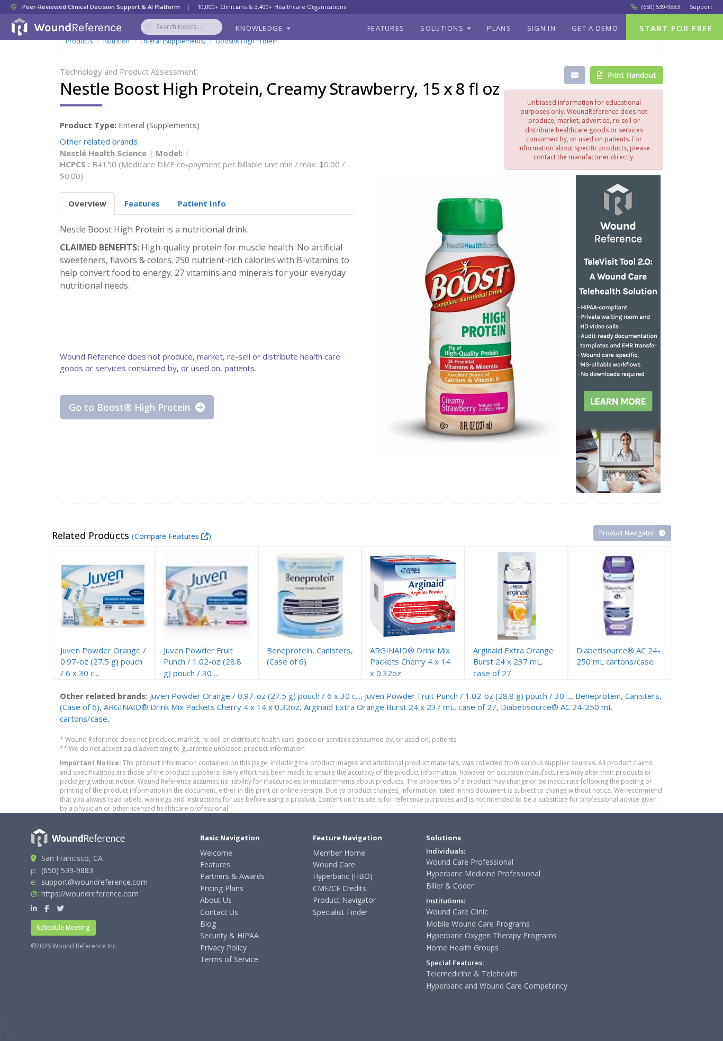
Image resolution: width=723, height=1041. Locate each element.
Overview (87, 203)
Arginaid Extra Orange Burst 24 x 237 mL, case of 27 (400, 707)
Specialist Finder (340, 912)
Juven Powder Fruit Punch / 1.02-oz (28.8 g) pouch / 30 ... (468, 695)
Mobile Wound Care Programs (478, 924)
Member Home (339, 853)
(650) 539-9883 (660, 7)
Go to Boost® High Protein (131, 407)
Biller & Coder (450, 886)
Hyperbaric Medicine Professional (483, 873)
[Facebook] (46, 908)
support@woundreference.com (94, 882)
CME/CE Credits (339, 888)
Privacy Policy (223, 948)
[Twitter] (60, 908)
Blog (208, 924)
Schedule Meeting (63, 927)
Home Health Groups (462, 948)
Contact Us (219, 912)
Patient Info (202, 203)
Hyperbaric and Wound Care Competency (496, 986)
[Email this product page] (574, 75)
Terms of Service (229, 959)
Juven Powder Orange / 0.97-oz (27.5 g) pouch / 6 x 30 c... (255, 695)
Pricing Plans (221, 888)
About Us (216, 900)
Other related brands (99, 141)
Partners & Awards (232, 876)
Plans (499, 28)
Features (385, 28)
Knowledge (260, 28)
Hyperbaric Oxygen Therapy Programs (491, 935)
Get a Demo (595, 28)
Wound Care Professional (469, 862)
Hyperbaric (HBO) (343, 876)
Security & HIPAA (229, 935)
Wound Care (334, 864)
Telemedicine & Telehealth (472, 973)
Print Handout (630, 75)
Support (701, 7)
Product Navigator (627, 532)
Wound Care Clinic (457, 912)
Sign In (541, 28)
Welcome (216, 853)
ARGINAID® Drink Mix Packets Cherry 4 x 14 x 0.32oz (202, 707)
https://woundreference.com (90, 894)
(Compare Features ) (171, 536)
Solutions (443, 28)
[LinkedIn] (34, 908)
